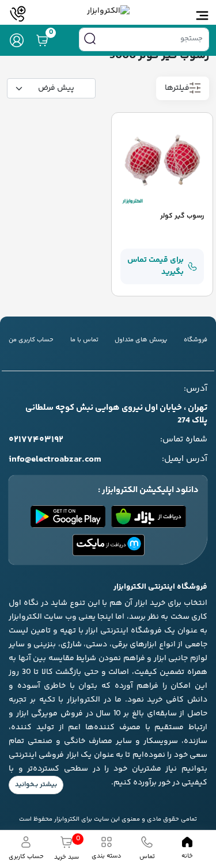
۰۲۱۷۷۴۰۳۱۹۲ (36, 440)
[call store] (18, 13)
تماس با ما (84, 340)
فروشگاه (195, 340)
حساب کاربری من (31, 340)
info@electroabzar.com (55, 460)
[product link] (162, 163)
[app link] (148, 516)
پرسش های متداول (141, 340)
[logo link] (108, 11)
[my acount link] (17, 40)
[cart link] (42, 40)
